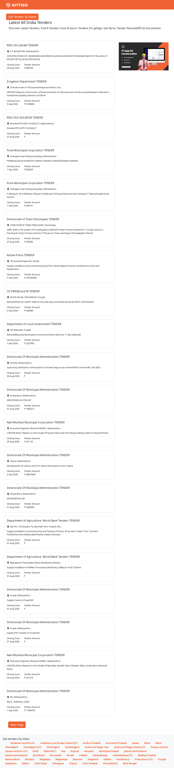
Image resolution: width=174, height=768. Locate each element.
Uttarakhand (110, 763)
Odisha (107, 759)
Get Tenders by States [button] (22, 17)
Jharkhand (39, 755)
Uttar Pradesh (90, 763)
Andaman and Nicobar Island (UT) (59, 743)
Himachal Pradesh (109, 751)
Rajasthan (11, 763)
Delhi (36, 751)
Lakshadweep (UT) (123, 755)
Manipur (29, 759)
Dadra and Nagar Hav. (97, 747)
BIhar (147, 743)
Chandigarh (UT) (32, 747)
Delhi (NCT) (50, 751)
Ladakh (83, 755)
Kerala (70, 755)
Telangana (58, 763)
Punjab (162, 759)
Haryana (89, 751)
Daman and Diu (159, 747)
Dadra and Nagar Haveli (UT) (130, 747)
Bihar (159, 743)
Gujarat (75, 751)
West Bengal (130, 763)
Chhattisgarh (72, 747)
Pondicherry (123, 759)
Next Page (16, 725)
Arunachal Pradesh (116, 743)
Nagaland (93, 759)
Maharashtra (12, 759)
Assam (135, 743)
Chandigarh (11, 747)
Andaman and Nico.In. (22, 743)
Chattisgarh (53, 747)
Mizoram (77, 759)
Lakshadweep (100, 755)
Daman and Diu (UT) (16, 751)
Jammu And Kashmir (135, 751)
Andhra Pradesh (92, 743)
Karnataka (56, 755)
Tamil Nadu (40, 763)
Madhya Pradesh (147, 755)
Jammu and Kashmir (16, 755)
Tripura (73, 763)
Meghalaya (61, 759)
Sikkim (25, 763)
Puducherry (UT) (144, 759)
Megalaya (45, 759)
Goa (63, 751)
